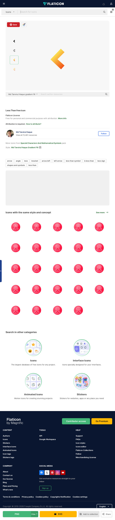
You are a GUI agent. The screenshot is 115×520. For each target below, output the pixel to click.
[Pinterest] (52, 472)
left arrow (58, 161)
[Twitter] (47, 472)
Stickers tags (8, 457)
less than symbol (73, 161)
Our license (8, 479)
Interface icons (9, 446)
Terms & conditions (11, 497)
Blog (5, 482)
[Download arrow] (16, 289)
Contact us (7, 475)
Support (79, 436)
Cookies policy (42, 497)
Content (7, 430)
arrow (9, 161)
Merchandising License (86, 457)
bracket (34, 161)
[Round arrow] (16, 227)
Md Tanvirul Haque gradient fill (24, 147)
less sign (101, 161)
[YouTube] (63, 472)
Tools (42, 430)
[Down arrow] (78, 248)
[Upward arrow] (57, 289)
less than (32, 165)
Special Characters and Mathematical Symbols (41, 143)
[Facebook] (41, 472)
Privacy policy (28, 497)
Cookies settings (80, 497)
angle (18, 161)
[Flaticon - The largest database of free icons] (53, 3)
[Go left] (37, 248)
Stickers (6, 443)
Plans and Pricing (10, 486)
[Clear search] (98, 12)
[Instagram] (57, 472)
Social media (46, 466)
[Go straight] (57, 268)
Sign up (45, 488)
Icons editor (81, 446)
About (5, 471)
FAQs (78, 439)
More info (62, 118)
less (26, 161)
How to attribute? (33, 124)
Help (78, 430)
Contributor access (76, 421)
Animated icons (9, 450)
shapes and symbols (16, 165)
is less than (89, 161)
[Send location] (37, 289)
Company (7, 466)
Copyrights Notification (60, 497)
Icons (5, 439)
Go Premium (102, 421)
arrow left (46, 161)
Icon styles (80, 443)
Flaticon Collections (84, 450)
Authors (6, 436)
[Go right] (57, 248)
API (40, 436)
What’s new (8, 490)
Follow (78, 454)
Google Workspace (47, 439)
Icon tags (7, 454)
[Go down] (78, 310)
